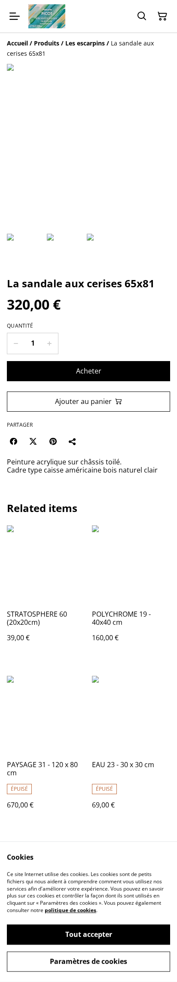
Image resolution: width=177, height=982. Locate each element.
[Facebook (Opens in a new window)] (13, 441)
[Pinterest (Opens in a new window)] (52, 441)
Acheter (88, 371)
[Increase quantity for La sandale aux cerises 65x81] (49, 343)
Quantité (20, 326)
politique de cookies (70, 910)
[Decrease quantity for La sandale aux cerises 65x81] (15, 343)
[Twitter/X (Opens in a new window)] (33, 441)
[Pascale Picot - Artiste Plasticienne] (46, 16)
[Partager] (72, 441)
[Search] (141, 16)
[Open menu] (14, 16)
